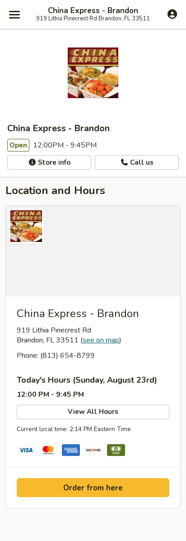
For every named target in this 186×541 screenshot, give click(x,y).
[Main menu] (14, 14)
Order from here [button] (93, 488)
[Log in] (172, 14)
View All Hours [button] (93, 411)
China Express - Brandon (93, 10)
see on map (101, 340)
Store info (53, 162)
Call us (140, 162)
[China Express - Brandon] (93, 251)
